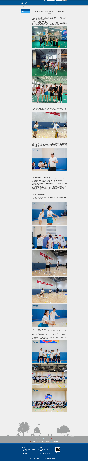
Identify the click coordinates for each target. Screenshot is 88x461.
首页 (21, 6)
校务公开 (48, 3)
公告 (27, 6)
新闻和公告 (24, 6)
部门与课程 (53, 3)
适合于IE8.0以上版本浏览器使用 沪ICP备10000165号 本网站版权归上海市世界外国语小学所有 (44, 458)
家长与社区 (57, 3)
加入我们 (65, 3)
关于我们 (44, 3)
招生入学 (61, 3)
